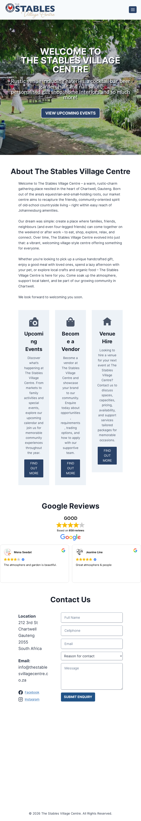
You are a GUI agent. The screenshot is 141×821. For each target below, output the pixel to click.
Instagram (32, 699)
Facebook (32, 692)
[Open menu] (133, 9)
